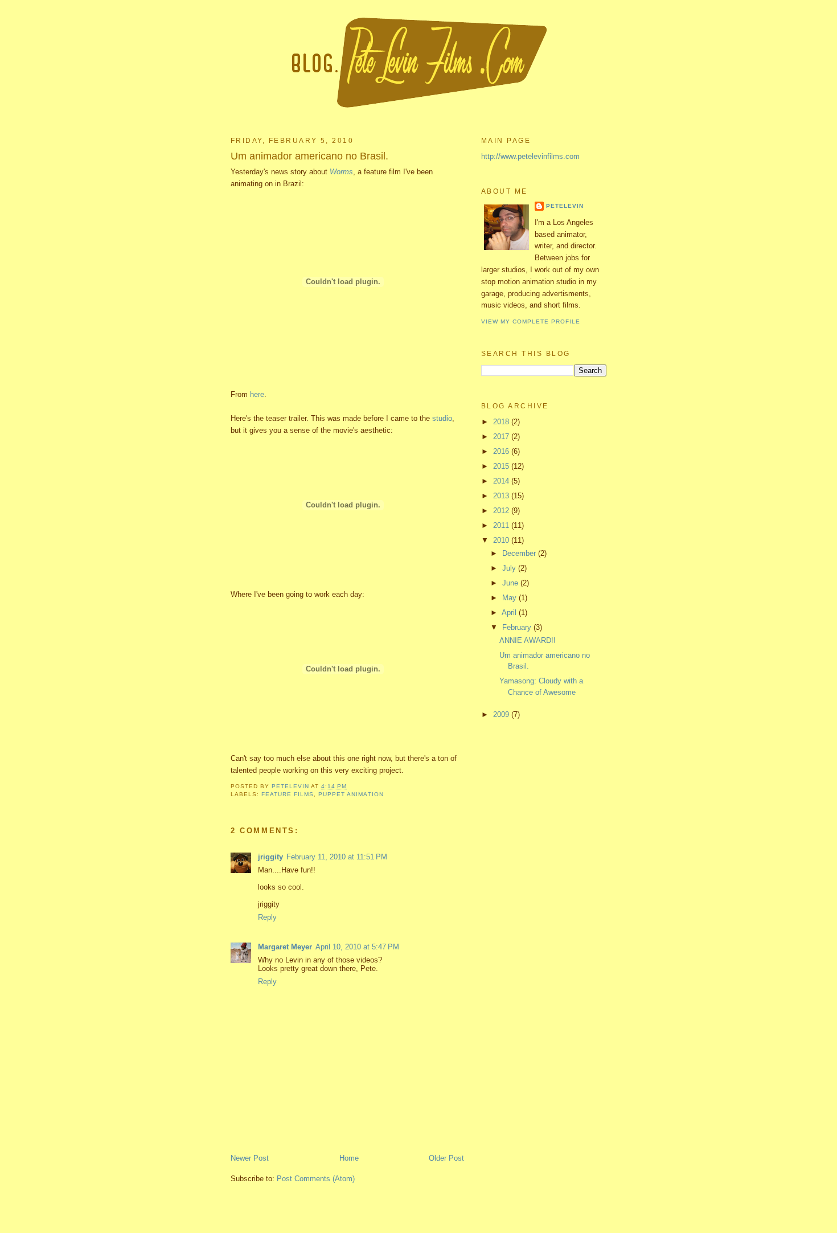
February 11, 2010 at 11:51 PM (336, 857)
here (257, 394)
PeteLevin (565, 206)
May (510, 597)
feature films (287, 794)
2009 (502, 714)
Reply (267, 917)
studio (442, 418)
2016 (502, 451)
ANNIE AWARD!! (527, 640)
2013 (502, 495)
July (510, 568)
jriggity (270, 857)
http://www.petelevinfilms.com (530, 156)
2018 (502, 421)
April (510, 612)
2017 (502, 436)
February (518, 627)
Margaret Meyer (285, 947)
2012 (502, 510)
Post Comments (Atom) (316, 1178)
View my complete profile (530, 321)
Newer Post (250, 1158)
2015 (502, 466)
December (520, 553)
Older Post (446, 1158)
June (511, 583)
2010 (502, 540)
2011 (502, 525)
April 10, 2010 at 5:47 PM (357, 947)
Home (349, 1158)
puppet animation (350, 794)
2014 (502, 481)
